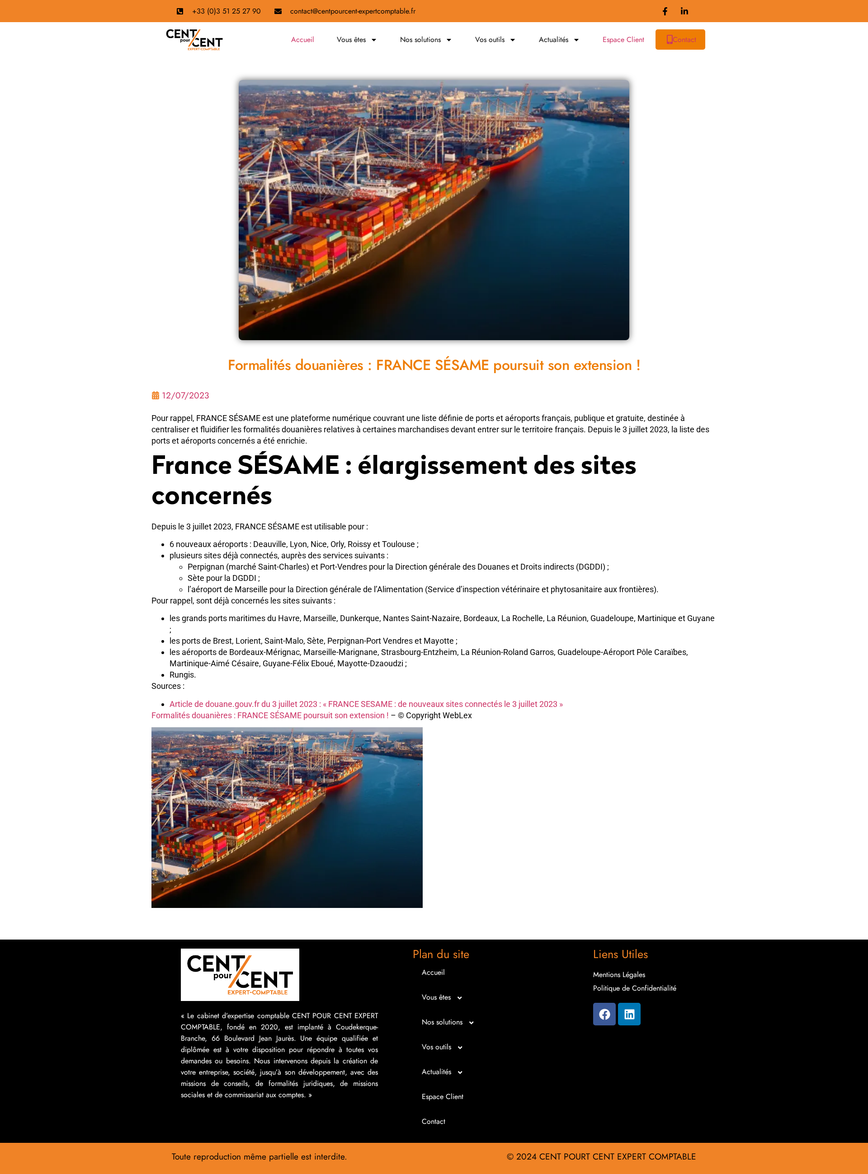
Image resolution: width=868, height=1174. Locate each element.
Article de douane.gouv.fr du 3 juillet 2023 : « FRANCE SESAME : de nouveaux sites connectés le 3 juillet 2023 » (366, 704)
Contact (684, 39)
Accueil (302, 39)
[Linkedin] (629, 1014)
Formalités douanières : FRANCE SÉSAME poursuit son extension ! (270, 715)
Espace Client (623, 39)
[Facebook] (604, 1014)
